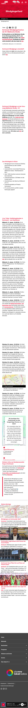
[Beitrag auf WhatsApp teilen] (7, 28)
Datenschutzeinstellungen (7, 685)
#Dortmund (11, 482)
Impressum (3, 683)
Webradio (3, 641)
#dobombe (7, 478)
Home (2, 637)
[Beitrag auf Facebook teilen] (10, 28)
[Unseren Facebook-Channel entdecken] (4, 689)
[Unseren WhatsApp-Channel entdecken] (1, 689)
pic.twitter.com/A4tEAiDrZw (11, 491)
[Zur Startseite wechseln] (4, 3)
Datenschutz (11, 683)
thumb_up (25, 704)
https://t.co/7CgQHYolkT (10, 489)
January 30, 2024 (8, 494)
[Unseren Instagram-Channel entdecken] (6, 689)
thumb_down (20, 704)
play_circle (22, 704)
